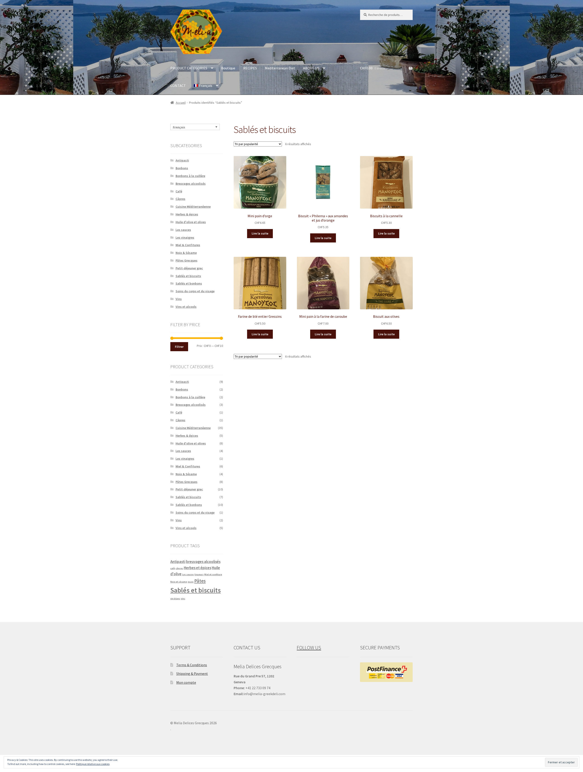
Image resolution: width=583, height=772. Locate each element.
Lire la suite (260, 233)
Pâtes (200, 581)
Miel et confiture (213, 574)
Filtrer (179, 347)
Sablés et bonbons (189, 283)
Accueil (181, 103)
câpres (179, 568)
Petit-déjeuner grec (189, 268)
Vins (179, 299)
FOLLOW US (309, 647)
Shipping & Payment (192, 673)
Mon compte (186, 682)
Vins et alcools (186, 307)
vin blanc (175, 598)
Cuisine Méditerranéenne (193, 206)
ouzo (191, 581)
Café (179, 191)
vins (183, 598)
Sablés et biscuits (188, 276)
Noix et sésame (178, 581)
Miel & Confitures (188, 245)
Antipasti (182, 160)
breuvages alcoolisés (203, 561)
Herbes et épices (197, 567)
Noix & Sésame (186, 253)
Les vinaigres (185, 237)
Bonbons (182, 168)
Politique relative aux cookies (93, 764)
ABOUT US (311, 68)
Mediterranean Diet (280, 68)
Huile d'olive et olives (191, 222)
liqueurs (199, 574)
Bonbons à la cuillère (190, 176)
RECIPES (250, 68)
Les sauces (183, 230)
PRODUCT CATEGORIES (188, 68)
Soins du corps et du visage (195, 291)
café (172, 568)
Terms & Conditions (191, 665)
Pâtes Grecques (186, 260)
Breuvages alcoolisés (191, 184)
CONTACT (178, 85)
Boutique (228, 68)
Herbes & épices (187, 214)
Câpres (180, 199)
